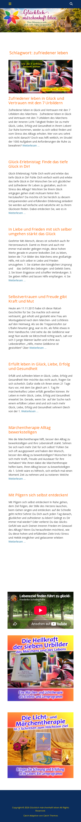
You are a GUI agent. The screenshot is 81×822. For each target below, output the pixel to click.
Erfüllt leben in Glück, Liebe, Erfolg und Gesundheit (39, 366)
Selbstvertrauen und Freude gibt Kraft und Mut (37, 299)
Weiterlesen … (31, 145)
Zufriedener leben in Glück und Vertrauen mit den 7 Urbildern (36, 100)
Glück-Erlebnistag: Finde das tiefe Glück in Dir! (38, 164)
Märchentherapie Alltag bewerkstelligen (29, 430)
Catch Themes (50, 815)
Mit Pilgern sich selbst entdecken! (38, 494)
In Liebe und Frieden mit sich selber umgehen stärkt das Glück (40, 231)
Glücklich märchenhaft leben (44, 807)
